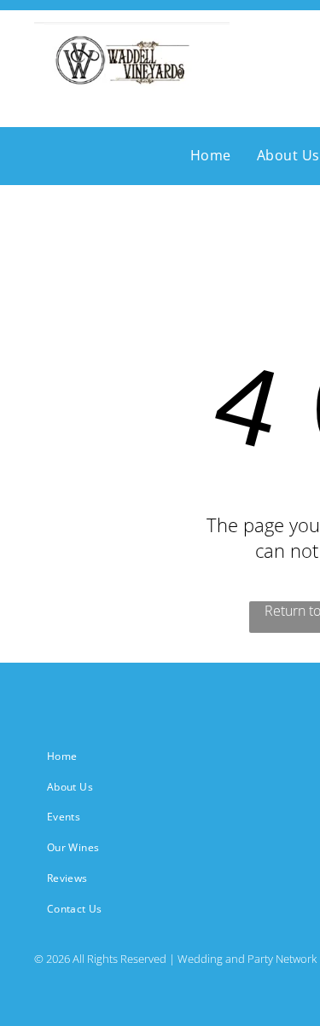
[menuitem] (210, 155)
